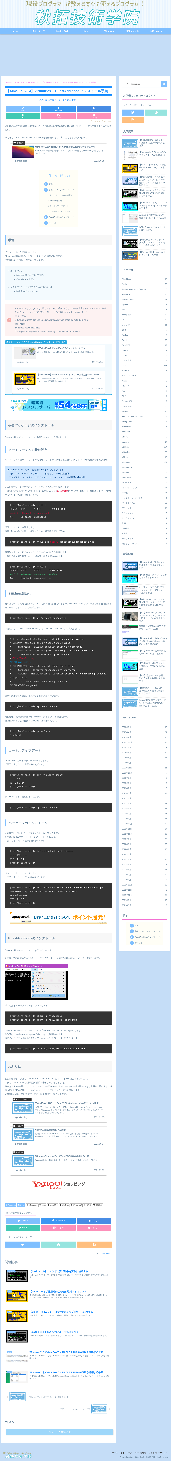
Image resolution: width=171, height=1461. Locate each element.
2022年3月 (144, 869)
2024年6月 (144, 752)
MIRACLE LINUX (144, 376)
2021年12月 (144, 885)
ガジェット (144, 483)
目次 (54, 175)
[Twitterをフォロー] (22, 1245)
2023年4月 (144, 803)
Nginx (144, 381)
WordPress (144, 477)
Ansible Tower (144, 299)
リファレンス (144, 513)
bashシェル (144, 315)
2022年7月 (144, 849)
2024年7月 (144, 747)
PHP (144, 396)
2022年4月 (144, 864)
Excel (144, 340)
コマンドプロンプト (144, 488)
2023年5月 (144, 798)
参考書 (144, 533)
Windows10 (77, 1205)
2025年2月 (144, 737)
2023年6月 (144, 793)
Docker (144, 335)
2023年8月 (144, 783)
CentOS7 (144, 325)
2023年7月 (144, 788)
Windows (65, 1205)
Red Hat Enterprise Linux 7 (144, 416)
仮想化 (88, 1205)
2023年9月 (144, 778)
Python (144, 411)
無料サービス (144, 538)
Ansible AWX (144, 294)
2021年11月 (144, 890)
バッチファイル (144, 503)
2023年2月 (144, 814)
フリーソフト (144, 508)
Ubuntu (144, 437)
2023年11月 (144, 768)
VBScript (144, 447)
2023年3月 (144, 808)
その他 (144, 493)
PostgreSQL (144, 401)
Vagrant (144, 442)
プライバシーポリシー (158, 1453)
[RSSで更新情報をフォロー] (94, 1245)
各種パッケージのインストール (62, 190)
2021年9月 (144, 900)
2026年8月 (144, 727)
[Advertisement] (85, 56)
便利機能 (144, 528)
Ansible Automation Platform (144, 289)
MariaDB (144, 371)
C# (144, 320)
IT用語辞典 (144, 360)
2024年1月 (144, 763)
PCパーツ (144, 386)
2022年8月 (144, 844)
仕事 (144, 523)
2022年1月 (144, 880)
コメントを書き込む (59, 1432)
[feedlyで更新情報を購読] (58, 1245)
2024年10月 (144, 742)
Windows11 (144, 472)
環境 (51, 184)
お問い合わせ (140, 1453)
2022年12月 (144, 824)
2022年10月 (144, 834)
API (144, 310)
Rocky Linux (144, 421)
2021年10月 (144, 895)
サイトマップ (126, 1453)
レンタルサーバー (144, 518)
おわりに (52, 223)
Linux (22, 1205)
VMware (144, 457)
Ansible (144, 284)
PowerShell (144, 406)
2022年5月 (144, 859)
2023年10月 (144, 773)
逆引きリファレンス (144, 544)
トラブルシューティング (144, 498)
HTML (144, 355)
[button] (164, 84)
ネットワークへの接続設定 (61, 195)
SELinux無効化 (56, 201)
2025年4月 (144, 732)
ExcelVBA (144, 345)
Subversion (144, 427)
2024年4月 (144, 758)
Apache (144, 304)
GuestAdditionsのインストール (62, 217)
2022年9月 (144, 839)
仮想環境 (99, 1205)
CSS (144, 330)
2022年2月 (144, 875)
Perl (144, 391)
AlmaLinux (12, 1205)
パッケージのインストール (61, 211)
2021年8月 (144, 905)
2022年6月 (144, 854)
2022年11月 (144, 829)
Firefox (144, 350)
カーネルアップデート (59, 206)
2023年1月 (144, 819)
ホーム (115, 1453)
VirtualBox (53, 1205)
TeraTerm (144, 432)
